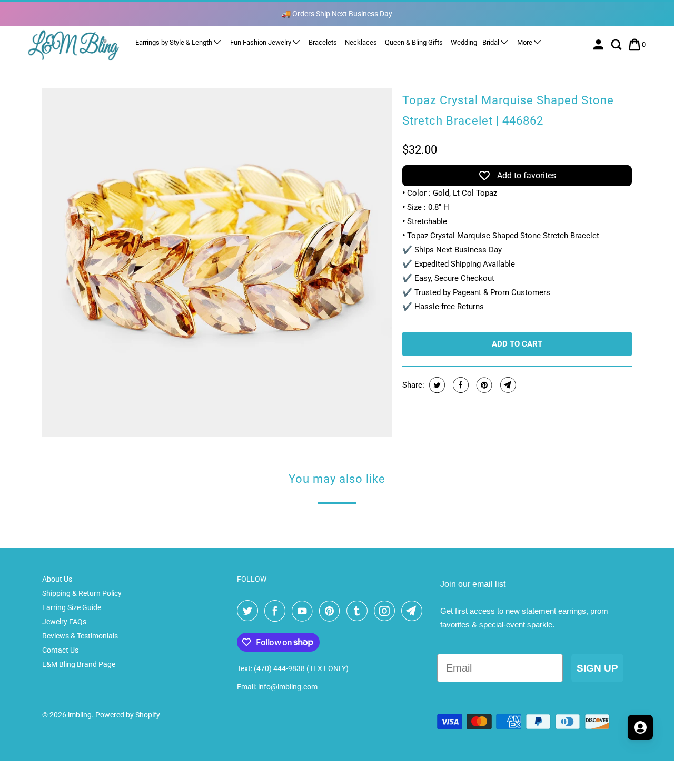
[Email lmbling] (414, 611)
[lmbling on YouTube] (304, 611)
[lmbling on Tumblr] (359, 611)
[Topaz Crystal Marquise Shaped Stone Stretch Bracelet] (217, 262)
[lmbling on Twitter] (249, 611)
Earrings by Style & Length (174, 42)
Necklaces (361, 42)
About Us (57, 579)
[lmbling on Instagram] (386, 611)
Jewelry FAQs (64, 621)
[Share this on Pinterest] (483, 385)
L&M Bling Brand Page (78, 664)
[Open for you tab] (640, 727)
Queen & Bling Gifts (414, 42)
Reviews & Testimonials (80, 636)
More (525, 42)
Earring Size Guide (71, 607)
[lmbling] (73, 45)
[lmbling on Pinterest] (331, 611)
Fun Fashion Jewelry (261, 42)
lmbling (80, 715)
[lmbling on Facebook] (277, 611)
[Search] (617, 44)
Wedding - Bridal (476, 42)
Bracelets (323, 42)
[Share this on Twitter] (436, 385)
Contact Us (60, 650)
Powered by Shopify (127, 715)
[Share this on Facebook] (459, 385)
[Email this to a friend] (507, 385)
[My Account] (599, 44)
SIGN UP (597, 668)
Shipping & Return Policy (82, 593)
